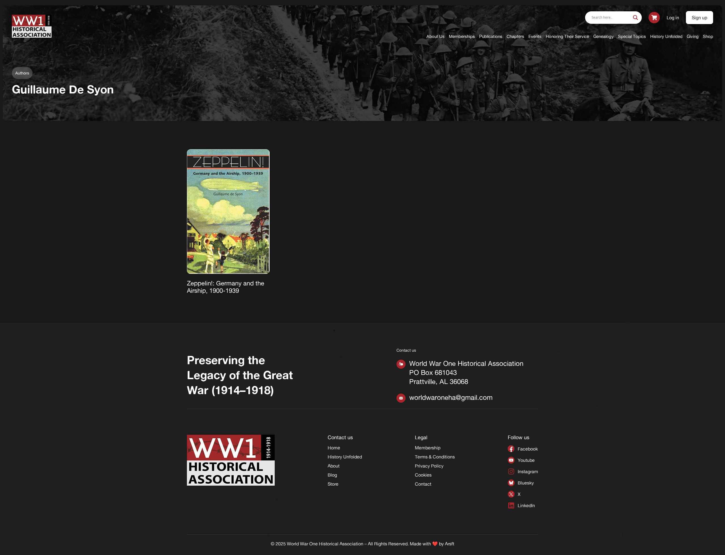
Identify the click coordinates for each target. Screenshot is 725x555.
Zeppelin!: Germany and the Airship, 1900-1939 (225, 286)
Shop (708, 36)
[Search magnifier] (635, 18)
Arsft (449, 544)
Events (534, 36)
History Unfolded (666, 36)
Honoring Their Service (567, 36)
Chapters (515, 36)
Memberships (462, 36)
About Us (436, 36)
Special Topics (632, 36)
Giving (693, 36)
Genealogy (603, 36)
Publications (490, 36)
